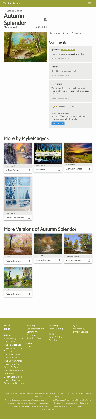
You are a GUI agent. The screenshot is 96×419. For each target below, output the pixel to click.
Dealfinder (54, 340)
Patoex (55, 67)
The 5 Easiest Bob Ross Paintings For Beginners (13, 348)
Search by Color (34, 338)
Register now (58, 123)
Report (54, 58)
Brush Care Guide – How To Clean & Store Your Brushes (14, 380)
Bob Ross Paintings (35, 329)
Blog (28, 347)
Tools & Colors (56, 337)
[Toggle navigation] (89, 3)
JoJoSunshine (58, 84)
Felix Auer (46, 410)
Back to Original (14, 11)
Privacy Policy (78, 329)
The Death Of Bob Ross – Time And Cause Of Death (13, 364)
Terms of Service (80, 332)
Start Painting (56, 329)
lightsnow (56, 50)
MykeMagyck (10, 27)
